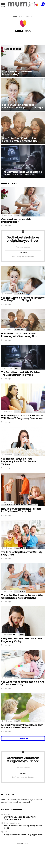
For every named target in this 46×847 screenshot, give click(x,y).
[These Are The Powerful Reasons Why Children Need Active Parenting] (23, 578)
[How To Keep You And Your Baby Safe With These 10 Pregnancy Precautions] (23, 398)
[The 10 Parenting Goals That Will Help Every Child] (23, 534)
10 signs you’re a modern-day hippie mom (23, 834)
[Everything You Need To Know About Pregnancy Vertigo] (23, 621)
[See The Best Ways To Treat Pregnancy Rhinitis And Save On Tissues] (23, 441)
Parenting (20, 294)
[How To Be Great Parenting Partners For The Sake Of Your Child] (23, 489)
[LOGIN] (43, 4)
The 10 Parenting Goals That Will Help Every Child (21, 553)
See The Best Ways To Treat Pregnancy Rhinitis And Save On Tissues (19, 461)
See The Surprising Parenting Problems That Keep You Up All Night (23, 299)
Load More (23, 738)
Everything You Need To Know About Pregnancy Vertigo (21, 640)
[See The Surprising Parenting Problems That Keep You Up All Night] (23, 94)
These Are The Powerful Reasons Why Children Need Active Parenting (22, 597)
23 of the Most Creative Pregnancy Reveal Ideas (23, 826)
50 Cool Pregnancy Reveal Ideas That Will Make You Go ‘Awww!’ (22, 726)
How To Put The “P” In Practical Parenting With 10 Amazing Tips (19, 335)
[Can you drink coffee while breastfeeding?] (23, 61)
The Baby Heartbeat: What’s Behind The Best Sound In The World (21, 374)
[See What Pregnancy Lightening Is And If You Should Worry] (23, 664)
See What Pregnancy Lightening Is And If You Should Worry (23, 683)
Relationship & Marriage (25, 505)
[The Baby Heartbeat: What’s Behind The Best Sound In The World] (23, 161)
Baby (17, 215)
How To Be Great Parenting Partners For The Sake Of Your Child (21, 510)
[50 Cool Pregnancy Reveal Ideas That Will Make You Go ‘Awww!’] (23, 707)
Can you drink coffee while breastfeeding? (16, 221)
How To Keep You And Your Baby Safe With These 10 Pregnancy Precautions (22, 417)
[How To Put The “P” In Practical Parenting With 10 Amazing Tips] (23, 128)
